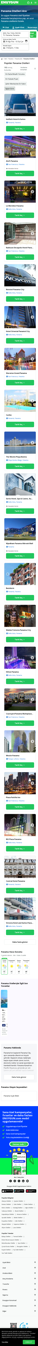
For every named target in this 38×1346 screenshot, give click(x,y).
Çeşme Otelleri (18, 1201)
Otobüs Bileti (7, 1273)
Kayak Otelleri (6, 1250)
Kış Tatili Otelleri (18, 1250)
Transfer (6, 1284)
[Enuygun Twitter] (19, 1181)
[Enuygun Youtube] (27, 1181)
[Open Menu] (35, 2)
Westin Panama (12, 755)
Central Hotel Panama (15, 881)
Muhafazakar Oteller (8, 1243)
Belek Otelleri (18, 1217)
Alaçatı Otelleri (6, 1224)
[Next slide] (32, 105)
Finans (5, 1289)
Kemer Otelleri (6, 1204)
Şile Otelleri (18, 1221)
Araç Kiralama (8, 1279)
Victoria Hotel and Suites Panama (20, 923)
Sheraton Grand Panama (16, 373)
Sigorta (5, 1295)
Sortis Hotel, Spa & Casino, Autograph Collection (20, 499)
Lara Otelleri (17, 1227)
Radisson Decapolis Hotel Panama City (20, 247)
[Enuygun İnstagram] (15, 1181)
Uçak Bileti (6, 1262)
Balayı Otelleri (6, 1236)
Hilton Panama (12, 672)
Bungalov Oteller (22, 1246)
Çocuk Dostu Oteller (8, 1246)
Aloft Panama (12, 161)
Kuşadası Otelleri (7, 1221)
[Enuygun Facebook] (10, 1181)
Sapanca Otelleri (19, 1224)
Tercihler (5, 1342)
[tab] (6, 27)
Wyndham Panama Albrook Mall (19, 543)
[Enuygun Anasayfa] (9, 2)
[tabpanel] (19, 41)
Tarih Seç (18, 129)
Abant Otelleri (19, 1211)
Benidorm (10, 588)
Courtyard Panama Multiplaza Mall (20, 714)
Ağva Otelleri (29, 1208)
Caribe (9, 415)
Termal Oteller (17, 1236)
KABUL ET (29, 1342)
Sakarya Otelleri (7, 1211)
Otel (4, 1268)
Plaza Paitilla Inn (13, 797)
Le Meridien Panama (14, 206)
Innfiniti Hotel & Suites (15, 119)
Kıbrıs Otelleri (6, 1208)
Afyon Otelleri (6, 1227)
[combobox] (17, 35)
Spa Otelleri (21, 1243)
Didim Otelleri (28, 1204)
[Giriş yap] (31, 2)
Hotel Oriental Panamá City (18, 331)
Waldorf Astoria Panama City (18, 630)
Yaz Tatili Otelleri (7, 1253)
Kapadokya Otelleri (8, 1214)
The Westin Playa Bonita (16, 457)
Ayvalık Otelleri (6, 1217)
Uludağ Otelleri (17, 1208)
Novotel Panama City (15, 289)
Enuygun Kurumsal (9, 1300)
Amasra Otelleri (22, 1214)
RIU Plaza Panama (13, 839)
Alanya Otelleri (6, 1201)
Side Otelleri (17, 1204)
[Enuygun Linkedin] (23, 1181)
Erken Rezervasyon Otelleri (10, 1240)
